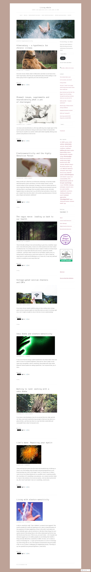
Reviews (69, 15)
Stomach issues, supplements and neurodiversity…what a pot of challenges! (33, 99)
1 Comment (27, 356)
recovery (66, 185)
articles (25, 15)
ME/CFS (65, 168)
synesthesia (69, 191)
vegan (71, 199)
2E (60, 142)
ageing (66, 142)
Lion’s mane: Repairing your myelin (34, 443)
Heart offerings (63, 223)
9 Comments (27, 241)
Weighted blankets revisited (66, 110)
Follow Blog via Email (66, 41)
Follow (62, 58)
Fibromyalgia (67, 156)
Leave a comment (28, 178)
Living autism (63, 82)
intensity (62, 164)
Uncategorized (64, 199)
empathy (70, 154)
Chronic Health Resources (60, 15)
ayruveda (62, 146)
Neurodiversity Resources (34, 15)
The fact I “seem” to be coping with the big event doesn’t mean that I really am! (67, 87)
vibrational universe (64, 201)
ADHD (63, 142)
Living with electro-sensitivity (33, 500)
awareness (68, 144)
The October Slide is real (65, 77)
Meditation (70, 168)
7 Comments (28, 124)
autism (62, 144)
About (21, 15)
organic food (70, 176)
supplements (63, 191)
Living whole (45, 7)
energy (61, 156)
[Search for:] (66, 124)
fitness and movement (65, 158)
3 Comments (28, 522)
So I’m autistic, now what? (66, 79)
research (68, 187)
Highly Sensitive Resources (47, 15)
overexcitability (63, 178)
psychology (68, 183)
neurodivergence (69, 174)
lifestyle (67, 164)
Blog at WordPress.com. (22, 564)
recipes (61, 185)
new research (63, 176)
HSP (69, 162)
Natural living (63, 172)
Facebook (62, 130)
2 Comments (27, 70)
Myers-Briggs (69, 170)
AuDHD (70, 142)
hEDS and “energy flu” (65, 113)
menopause (62, 170)
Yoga (65, 203)
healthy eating (63, 160)
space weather (65, 189)
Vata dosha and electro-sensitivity (34, 334)
